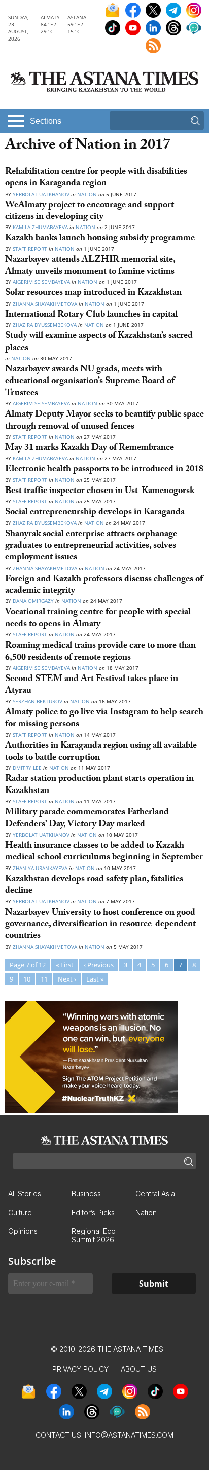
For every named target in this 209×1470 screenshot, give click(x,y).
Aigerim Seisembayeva (41, 281)
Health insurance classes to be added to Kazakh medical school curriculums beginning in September (104, 852)
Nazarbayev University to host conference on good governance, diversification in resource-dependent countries (100, 925)
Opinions (23, 1231)
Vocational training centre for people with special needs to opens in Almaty (98, 618)
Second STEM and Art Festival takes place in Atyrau (91, 685)
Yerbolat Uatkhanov (41, 194)
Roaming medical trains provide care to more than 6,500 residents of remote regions (100, 652)
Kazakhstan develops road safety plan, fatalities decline (94, 885)
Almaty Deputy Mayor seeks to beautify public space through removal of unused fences (104, 421)
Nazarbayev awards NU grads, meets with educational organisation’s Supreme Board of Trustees (90, 382)
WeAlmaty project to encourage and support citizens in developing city (89, 211)
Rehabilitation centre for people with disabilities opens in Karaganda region (96, 178)
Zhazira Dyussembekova (45, 324)
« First (65, 964)
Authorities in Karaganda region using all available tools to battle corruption (101, 752)
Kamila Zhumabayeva (41, 227)
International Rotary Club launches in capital (91, 315)
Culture (20, 1212)
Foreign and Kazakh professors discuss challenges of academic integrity (104, 585)
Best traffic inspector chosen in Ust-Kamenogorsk (99, 492)
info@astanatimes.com (129, 1434)
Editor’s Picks (93, 1212)
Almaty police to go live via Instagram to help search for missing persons (104, 719)
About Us (139, 1369)
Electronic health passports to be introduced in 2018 (104, 470)
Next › (67, 979)
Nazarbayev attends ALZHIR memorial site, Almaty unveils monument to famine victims (90, 266)
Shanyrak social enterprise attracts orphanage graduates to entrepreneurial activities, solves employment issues (91, 547)
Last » (94, 979)
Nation (87, 194)
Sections (45, 121)
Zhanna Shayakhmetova (46, 303)
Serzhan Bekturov (37, 701)
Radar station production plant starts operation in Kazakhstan (99, 785)
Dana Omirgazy (34, 601)
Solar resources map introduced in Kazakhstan (93, 293)
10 (26, 979)
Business (86, 1193)
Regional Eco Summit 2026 (94, 1235)
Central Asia (155, 1193)
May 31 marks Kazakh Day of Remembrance (89, 449)
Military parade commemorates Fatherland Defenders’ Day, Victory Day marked (87, 819)
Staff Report (31, 248)
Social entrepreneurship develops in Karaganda (95, 513)
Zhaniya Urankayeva (40, 868)
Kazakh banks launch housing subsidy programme (100, 239)
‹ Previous (99, 964)
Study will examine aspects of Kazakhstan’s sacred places (99, 342)
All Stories (24, 1193)
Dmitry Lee (27, 767)
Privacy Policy (80, 1369)
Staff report (30, 436)
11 (44, 979)
